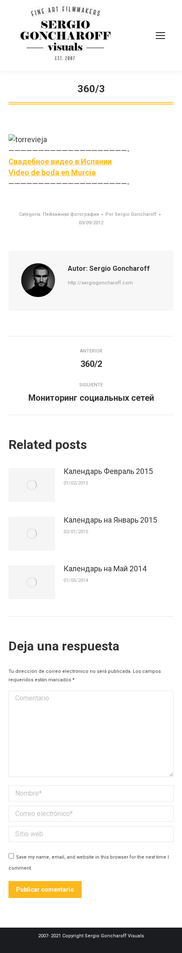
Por (131, 214)
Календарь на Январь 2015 (110, 519)
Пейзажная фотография (71, 214)
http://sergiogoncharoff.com (100, 283)
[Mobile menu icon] (160, 35)
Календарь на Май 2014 (104, 568)
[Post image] (31, 485)
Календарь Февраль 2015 (108, 471)
